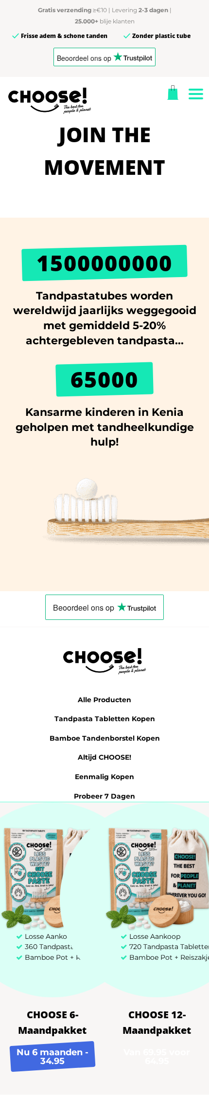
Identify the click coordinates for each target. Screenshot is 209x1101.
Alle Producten (104, 699)
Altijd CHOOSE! (104, 757)
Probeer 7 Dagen (104, 796)
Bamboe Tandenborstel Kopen (105, 738)
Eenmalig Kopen (104, 776)
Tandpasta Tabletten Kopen (104, 718)
